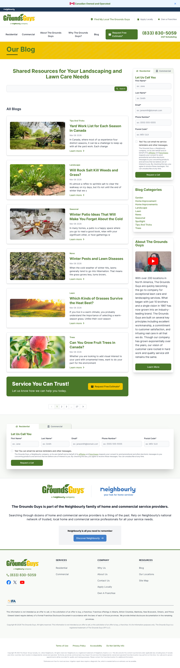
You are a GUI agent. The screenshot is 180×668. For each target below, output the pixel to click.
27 (77, 406)
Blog (141, 567)
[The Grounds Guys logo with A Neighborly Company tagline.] (63, 491)
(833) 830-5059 (23, 575)
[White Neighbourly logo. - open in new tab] (9, 9)
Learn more (76, 150)
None (72, 253)
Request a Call (153, 175)
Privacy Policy (79, 645)
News (138, 214)
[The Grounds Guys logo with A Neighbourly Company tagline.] (19, 19)
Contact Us (103, 580)
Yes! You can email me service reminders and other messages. (43, 451)
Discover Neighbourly (88, 538)
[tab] (110, 19)
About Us (102, 574)
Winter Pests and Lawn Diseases (96, 259)
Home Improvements (146, 204)
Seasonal (74, 209)
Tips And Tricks (77, 120)
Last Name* (140, 93)
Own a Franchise (106, 593)
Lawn (72, 293)
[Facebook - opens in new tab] (8, 582)
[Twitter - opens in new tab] (15, 582)
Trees (72, 337)
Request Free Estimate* (107, 386)
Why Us (101, 567)
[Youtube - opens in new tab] (22, 582)
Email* (138, 105)
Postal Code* (141, 129)
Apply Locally (104, 586)
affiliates (151, 153)
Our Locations (146, 574)
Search (122, 89)
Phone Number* (142, 117)
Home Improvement (145, 201)
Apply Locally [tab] (146, 19)
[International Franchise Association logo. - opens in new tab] (11, 601)
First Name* (140, 80)
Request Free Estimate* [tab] (119, 34)
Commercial (165, 71)
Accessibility (96, 645)
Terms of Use (62, 645)
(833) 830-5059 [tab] (159, 32)
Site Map (143, 580)
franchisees (163, 153)
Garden (139, 197)
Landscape (75, 165)
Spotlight (140, 221)
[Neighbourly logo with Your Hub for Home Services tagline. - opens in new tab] (118, 491)
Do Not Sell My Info (115, 645)
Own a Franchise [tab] (169, 19)
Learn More (153, 366)
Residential (145, 71)
